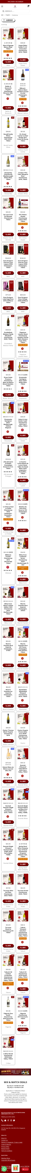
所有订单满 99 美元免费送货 (15, 1)
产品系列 (8, 15)
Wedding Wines (5, 1158)
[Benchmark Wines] (15, 6)
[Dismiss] (17, 1166)
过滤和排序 (9, 20)
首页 (2, 15)
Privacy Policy (5, 1146)
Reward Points (5, 1148)
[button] (28, 6)
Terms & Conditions (6, 1150)
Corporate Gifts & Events (8, 1160)
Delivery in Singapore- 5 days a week (11, 1142)
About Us (3, 1138)
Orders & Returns (6, 1144)
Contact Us (4, 1140)
